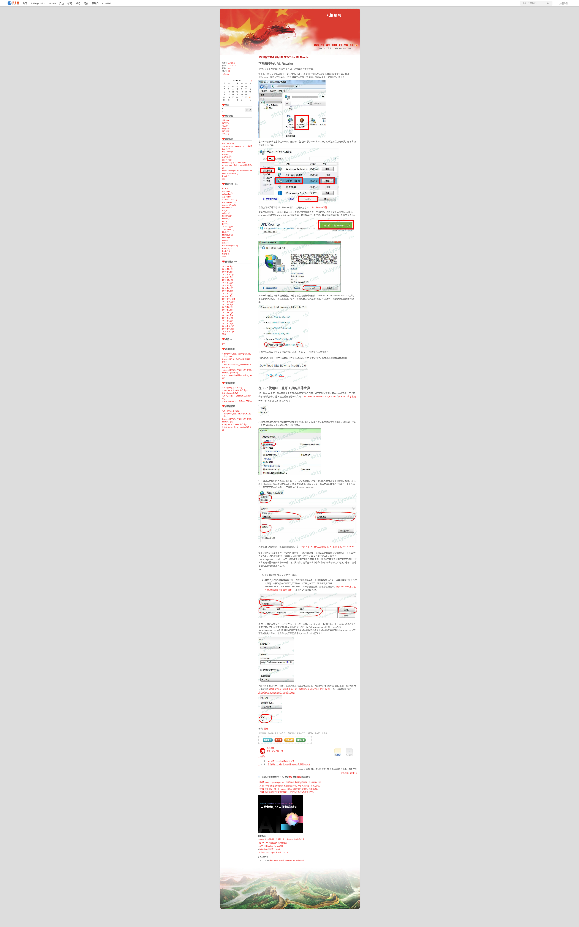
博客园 (316, 45)
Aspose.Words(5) (229, 205)
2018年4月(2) (227, 288)
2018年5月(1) (227, 285)
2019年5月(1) (227, 269)
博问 (78, 3)
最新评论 (225, 128)
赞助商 (95, 3)
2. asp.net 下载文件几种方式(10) (235, 390)
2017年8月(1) (227, 307)
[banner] (12, 3)
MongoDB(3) (227, 234)
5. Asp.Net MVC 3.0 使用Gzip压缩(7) (237, 401)
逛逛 (299, 777)
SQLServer (228, 151)
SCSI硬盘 (227, 157)
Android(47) (227, 191)
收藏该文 (289, 740)
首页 (328, 45)
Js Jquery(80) (227, 226)
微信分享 (300, 740)
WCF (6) (225, 188)
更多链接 (225, 134)
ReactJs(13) (227, 248)
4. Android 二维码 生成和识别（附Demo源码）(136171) (237, 371)
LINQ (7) (225, 232)
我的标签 (225, 131)
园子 (322, 45)
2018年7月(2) (227, 282)
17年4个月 (232, 65)
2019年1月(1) (227, 271)
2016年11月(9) (228, 328)
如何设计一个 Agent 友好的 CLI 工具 (274, 852)
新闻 (69, 3)
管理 (346, 45)
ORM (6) (225, 243)
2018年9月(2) (227, 277)
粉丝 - (271, 750)
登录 (291, 777)
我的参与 (225, 125)
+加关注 (261, 756)
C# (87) (225, 210)
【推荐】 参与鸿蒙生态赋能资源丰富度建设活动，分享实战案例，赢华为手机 (289, 785)
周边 (61, 3)
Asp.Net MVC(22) (229, 202)
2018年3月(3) (227, 290)
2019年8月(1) (227, 266)
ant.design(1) (227, 194)
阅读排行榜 (230, 349)
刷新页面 (345, 773)
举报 (355, 769)
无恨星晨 (334, 15)
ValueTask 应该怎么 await (269, 849)
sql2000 (226, 154)
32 (229, 71)
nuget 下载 (227, 159)
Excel (225, 176)
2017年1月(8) (227, 323)
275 (229, 68)
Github (52, 3)
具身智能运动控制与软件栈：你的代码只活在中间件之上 (281, 839)
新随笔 (334, 45)
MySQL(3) (226, 237)
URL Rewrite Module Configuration (319, 396)
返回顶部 (353, 773)
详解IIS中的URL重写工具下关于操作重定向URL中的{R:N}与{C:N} (299, 688)
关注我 (278, 740)
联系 (340, 45)
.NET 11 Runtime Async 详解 (271, 846)
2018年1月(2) (227, 296)
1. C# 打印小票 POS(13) (232, 387)
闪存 (86, 3)
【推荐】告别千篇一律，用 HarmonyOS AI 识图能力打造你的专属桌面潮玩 (288, 789)
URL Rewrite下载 (319, 207)
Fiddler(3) (226, 218)
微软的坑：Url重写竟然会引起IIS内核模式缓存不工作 (289, 764)
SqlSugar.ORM (38, 3)
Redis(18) (226, 251)
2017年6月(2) (227, 312)
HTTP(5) (225, 224)
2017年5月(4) (227, 315)
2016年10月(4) (228, 331)
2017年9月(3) (227, 304)
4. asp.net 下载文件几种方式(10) (235, 424)
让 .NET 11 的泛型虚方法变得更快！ (273, 842)
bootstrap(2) (227, 207)
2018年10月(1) (228, 274)
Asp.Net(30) (227, 196)
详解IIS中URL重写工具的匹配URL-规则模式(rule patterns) (328, 546)
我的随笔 (225, 120)
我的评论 (225, 123)
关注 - (279, 750)
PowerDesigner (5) (230, 245)
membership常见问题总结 (234, 162)
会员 (24, 3)
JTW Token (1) (228, 229)
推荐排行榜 (230, 406)
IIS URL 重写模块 (347, 396)
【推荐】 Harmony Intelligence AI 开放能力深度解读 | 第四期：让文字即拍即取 (289, 782)
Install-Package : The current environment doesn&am (237, 172)
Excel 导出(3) (227, 215)
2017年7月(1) (227, 309)
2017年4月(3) (227, 318)
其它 (266, 728)
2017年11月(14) (229, 299)
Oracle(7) (226, 240)
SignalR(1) (226, 253)
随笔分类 (229, 183)
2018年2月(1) (227, 293)
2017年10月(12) (229, 301)
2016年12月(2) (228, 326)
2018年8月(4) (227, 280)
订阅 (351, 45)
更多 (224, 178)
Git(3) (224, 221)
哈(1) (224, 344)
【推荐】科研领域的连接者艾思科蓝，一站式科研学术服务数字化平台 (286, 792)
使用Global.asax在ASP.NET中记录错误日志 (287, 860)
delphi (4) (226, 213)
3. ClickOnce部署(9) (230, 393)
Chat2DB (106, 3)
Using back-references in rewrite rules (276, 691)
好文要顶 (267, 740)
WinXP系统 (228, 143)
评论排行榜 (230, 383)
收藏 (350, 769)
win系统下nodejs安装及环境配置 (281, 761)
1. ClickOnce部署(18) (231, 410)
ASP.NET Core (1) (229, 199)
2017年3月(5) (227, 320)
